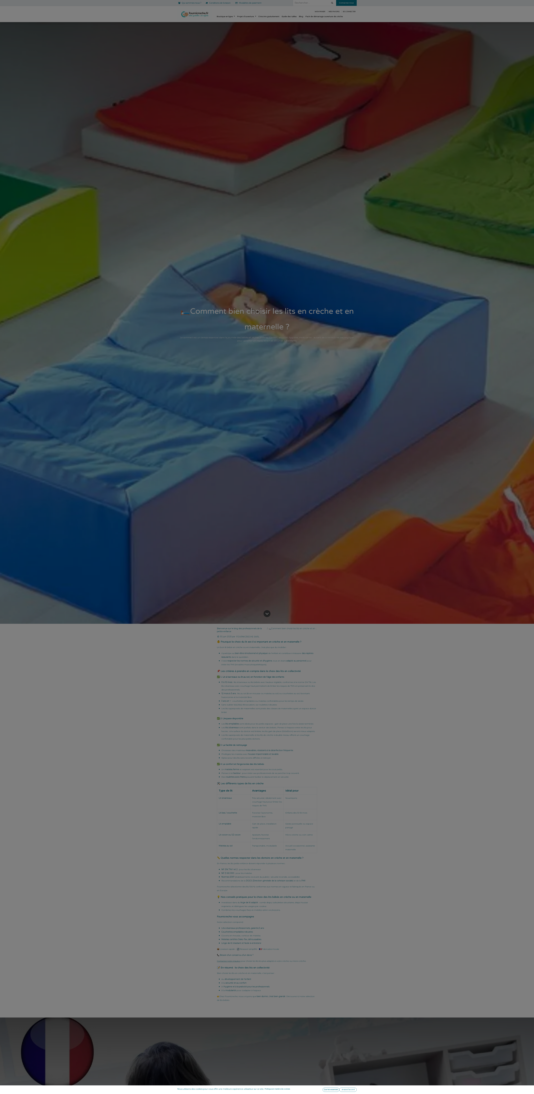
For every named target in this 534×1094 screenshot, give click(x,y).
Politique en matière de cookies (277, 1089)
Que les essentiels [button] (331, 1090)
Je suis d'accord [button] (348, 1090)
